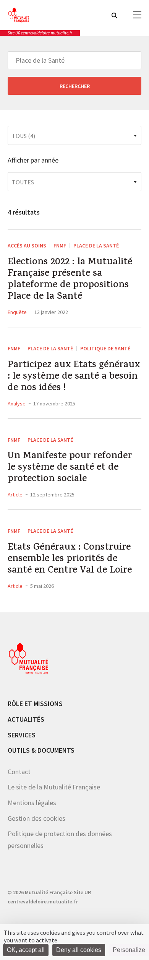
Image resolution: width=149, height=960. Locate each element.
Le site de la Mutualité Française (54, 787)
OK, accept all (26, 950)
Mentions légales (32, 802)
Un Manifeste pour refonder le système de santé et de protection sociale (70, 468)
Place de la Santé (96, 245)
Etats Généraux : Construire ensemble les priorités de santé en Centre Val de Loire (70, 559)
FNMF (59, 245)
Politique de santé (105, 348)
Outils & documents (41, 750)
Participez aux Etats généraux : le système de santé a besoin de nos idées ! (74, 377)
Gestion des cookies (36, 818)
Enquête (17, 312)
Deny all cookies (78, 950)
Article (15, 494)
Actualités (26, 719)
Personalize (129, 950)
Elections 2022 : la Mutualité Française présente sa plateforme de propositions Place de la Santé (70, 280)
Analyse (17, 403)
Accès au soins (27, 245)
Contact (19, 771)
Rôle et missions (35, 703)
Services (22, 735)
